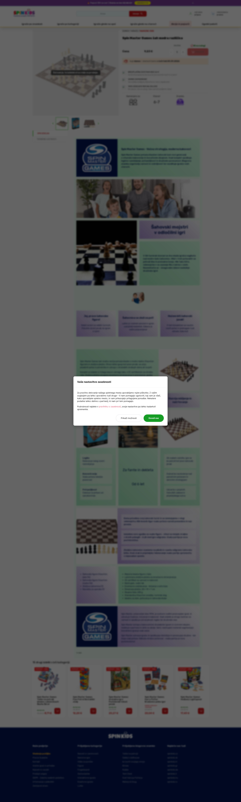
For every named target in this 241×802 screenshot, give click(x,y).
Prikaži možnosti (129, 418)
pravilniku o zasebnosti (110, 406)
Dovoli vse (154, 418)
